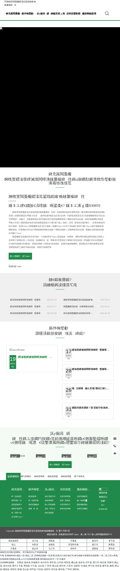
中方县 (34, 566)
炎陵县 (52, 545)
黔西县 (112, 545)
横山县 (74, 562)
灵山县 (26, 569)
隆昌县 (6, 569)
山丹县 (60, 562)
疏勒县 (95, 548)
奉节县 (112, 541)
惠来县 (27, 562)
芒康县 (73, 541)
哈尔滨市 (45, 562)
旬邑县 (35, 545)
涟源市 (77, 566)
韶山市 (35, 548)
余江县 (35, 541)
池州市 (47, 569)
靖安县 (67, 562)
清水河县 (7, 566)
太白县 (41, 566)
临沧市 (81, 562)
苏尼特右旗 (73, 545)
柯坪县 (33, 569)
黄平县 (53, 562)
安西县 (20, 562)
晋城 (19, 569)
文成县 (84, 566)
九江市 (52, 548)
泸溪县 (13, 548)
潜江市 (96, 562)
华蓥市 (110, 562)
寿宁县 (91, 566)
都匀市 (62, 566)
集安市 (95, 541)
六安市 (70, 566)
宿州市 (73, 548)
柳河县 (61, 569)
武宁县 (89, 562)
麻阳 (112, 566)
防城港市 (35, 562)
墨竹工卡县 (17, 566)
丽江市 (95, 545)
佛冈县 (76, 569)
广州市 (48, 566)
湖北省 (103, 562)
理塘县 (52, 541)
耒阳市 (13, 569)
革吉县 (54, 569)
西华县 (112, 548)
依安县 (98, 566)
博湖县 (27, 566)
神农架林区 (13, 541)
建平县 (105, 566)
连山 (13, 545)
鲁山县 (55, 566)
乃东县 (40, 569)
